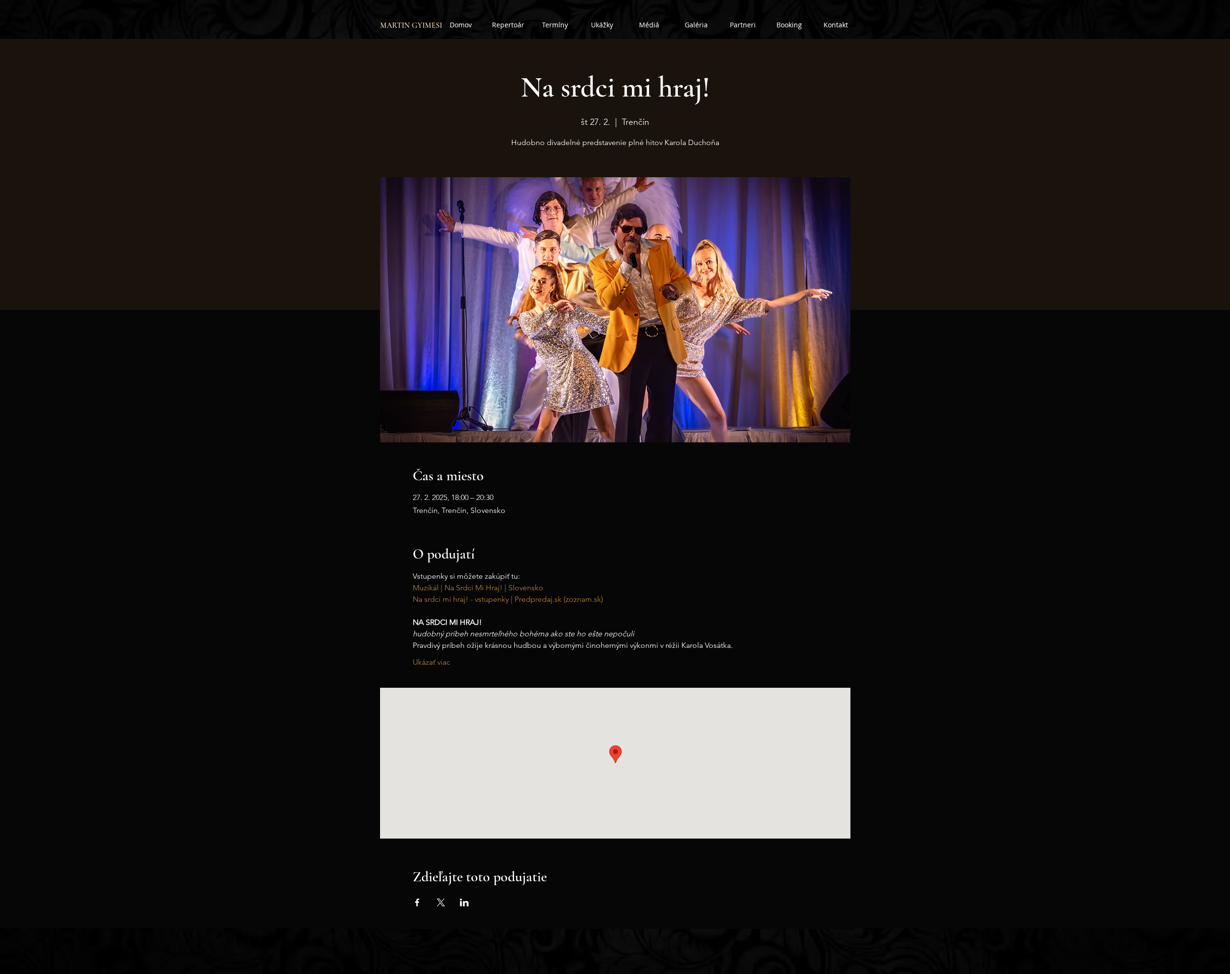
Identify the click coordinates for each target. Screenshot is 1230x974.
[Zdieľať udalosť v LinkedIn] (464, 902)
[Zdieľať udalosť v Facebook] (417, 902)
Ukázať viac (431, 662)
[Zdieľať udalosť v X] (440, 902)
